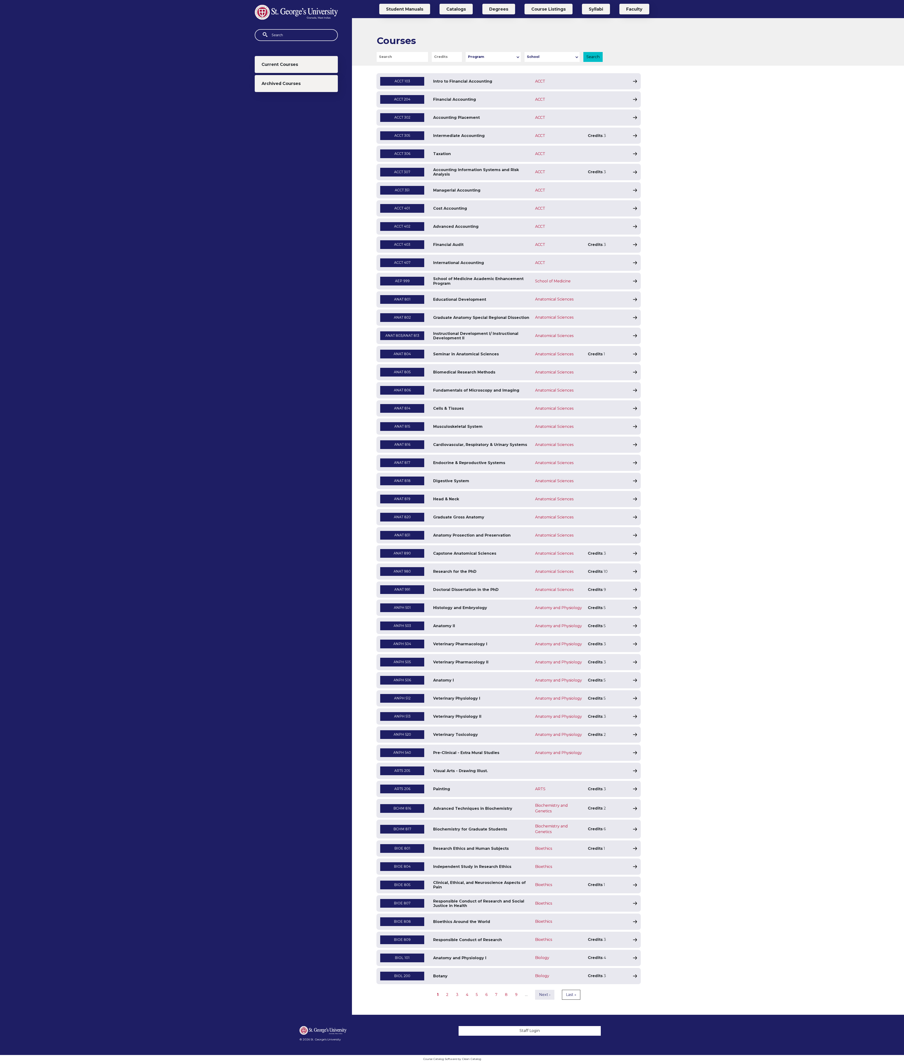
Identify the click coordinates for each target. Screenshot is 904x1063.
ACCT (540, 81)
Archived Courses (281, 83)
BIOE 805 (402, 885)
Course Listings (548, 9)
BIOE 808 (402, 921)
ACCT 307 (402, 172)
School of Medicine (553, 281)
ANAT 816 (402, 444)
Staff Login (530, 1030)
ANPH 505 (402, 662)
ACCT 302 (402, 117)
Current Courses (280, 64)
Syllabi (596, 9)
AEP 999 (402, 281)
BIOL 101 (402, 958)
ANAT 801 (402, 299)
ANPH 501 (402, 608)
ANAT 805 (402, 372)
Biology (542, 957)
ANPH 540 (402, 752)
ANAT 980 (402, 571)
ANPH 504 (402, 644)
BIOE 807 (402, 903)
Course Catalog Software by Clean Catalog (452, 1059)
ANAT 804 (402, 354)
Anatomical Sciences (554, 299)
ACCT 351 (402, 190)
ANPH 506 (402, 680)
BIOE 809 (402, 940)
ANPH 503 (402, 626)
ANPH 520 (402, 734)
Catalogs (456, 9)
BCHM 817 (402, 829)
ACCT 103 (402, 81)
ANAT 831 (402, 535)
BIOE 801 (402, 848)
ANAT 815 (402, 426)
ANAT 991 (402, 589)
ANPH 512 (402, 698)
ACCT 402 (402, 226)
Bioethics (543, 848)
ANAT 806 (402, 390)
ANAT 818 (402, 481)
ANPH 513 (402, 716)
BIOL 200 (402, 976)
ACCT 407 (402, 263)
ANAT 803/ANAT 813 (402, 335)
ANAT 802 (402, 317)
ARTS (540, 789)
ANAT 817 (402, 463)
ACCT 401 (402, 208)
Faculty (634, 9)
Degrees (498, 9)
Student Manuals (404, 9)
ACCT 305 (402, 135)
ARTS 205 (402, 771)
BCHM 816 (402, 808)
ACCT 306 (402, 154)
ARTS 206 (402, 789)
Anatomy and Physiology (558, 608)
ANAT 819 (402, 499)
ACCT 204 (402, 99)
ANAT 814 (402, 408)
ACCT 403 (402, 244)
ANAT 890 (402, 553)
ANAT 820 (402, 517)
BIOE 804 (402, 866)
